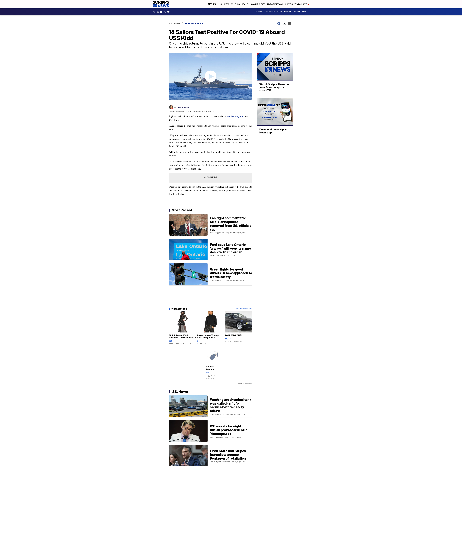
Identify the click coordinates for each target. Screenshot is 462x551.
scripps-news (161, 12)
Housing (296, 11)
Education (287, 11)
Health (245, 4)
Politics (235, 4)
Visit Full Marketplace (244, 308)
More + (305, 11)
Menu (211, 4)
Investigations (275, 4)
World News (258, 4)
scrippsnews (155, 12)
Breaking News (194, 23)
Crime (279, 11)
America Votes (270, 11)
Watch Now (301, 4)
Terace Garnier (183, 107)
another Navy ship (235, 116)
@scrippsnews (169, 12)
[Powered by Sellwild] (248, 383)
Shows (289, 4)
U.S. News (224, 4)
